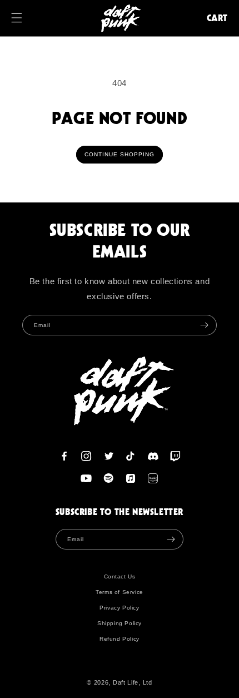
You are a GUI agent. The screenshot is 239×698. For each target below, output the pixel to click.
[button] (22, 17)
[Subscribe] (204, 325)
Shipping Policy (119, 623)
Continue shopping (119, 154)
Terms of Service (119, 592)
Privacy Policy (119, 608)
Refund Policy (119, 639)
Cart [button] (217, 17)
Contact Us (120, 576)
